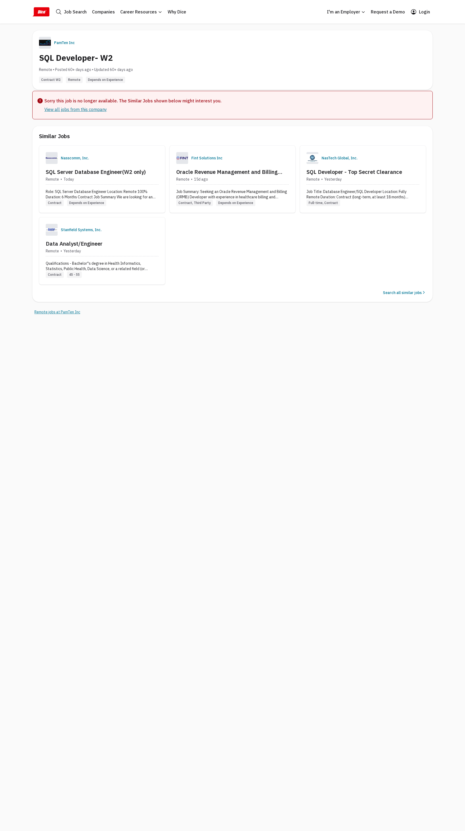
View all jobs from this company (75, 109)
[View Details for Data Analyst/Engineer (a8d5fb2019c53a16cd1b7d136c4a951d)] (102, 250)
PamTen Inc (64, 42)
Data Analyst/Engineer (74, 243)
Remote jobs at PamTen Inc (57, 312)
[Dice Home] (41, 12)
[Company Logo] (52, 158)
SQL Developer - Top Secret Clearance (354, 171)
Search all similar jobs (402, 292)
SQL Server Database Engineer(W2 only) (96, 171)
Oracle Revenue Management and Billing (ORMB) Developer (227, 172)
